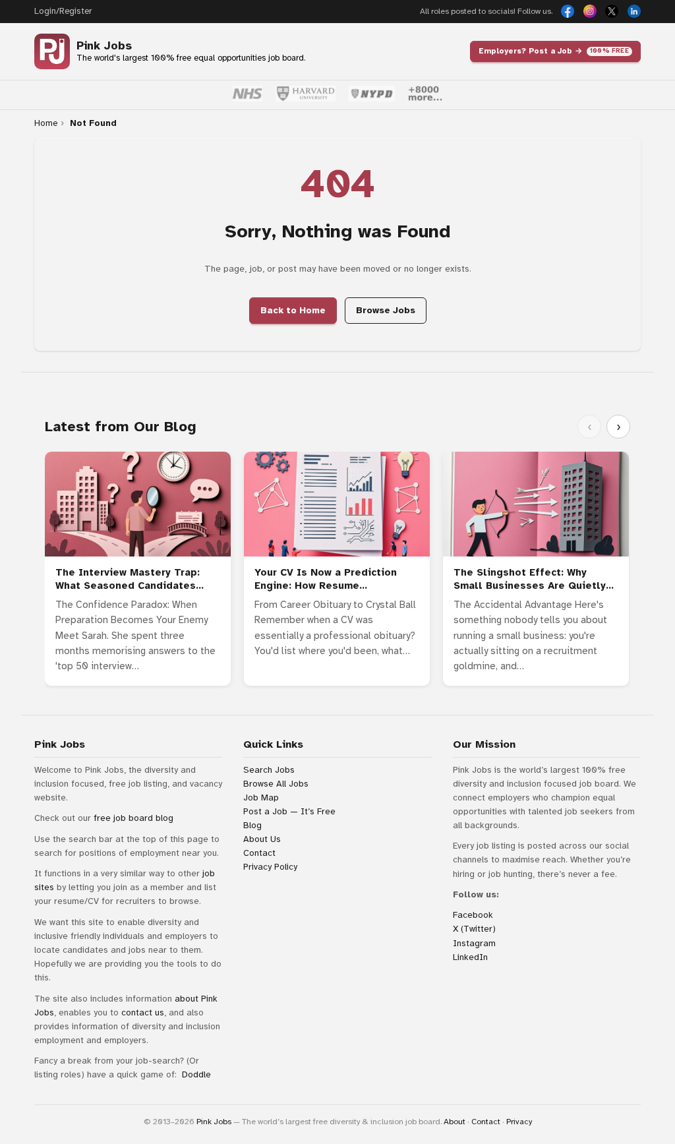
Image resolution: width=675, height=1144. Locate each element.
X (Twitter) (474, 928)
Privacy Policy (270, 866)
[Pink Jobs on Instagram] (590, 11)
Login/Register (63, 11)
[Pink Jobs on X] (611, 11)
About (454, 1121)
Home (45, 123)
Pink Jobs (104, 46)
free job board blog (133, 818)
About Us (262, 839)
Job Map (261, 797)
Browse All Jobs (275, 783)
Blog (252, 825)
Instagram (474, 943)
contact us (142, 1012)
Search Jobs (269, 769)
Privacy (519, 1121)
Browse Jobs (385, 310)
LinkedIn (470, 957)
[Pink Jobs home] (52, 51)
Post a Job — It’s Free (289, 811)
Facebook (473, 914)
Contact (259, 852)
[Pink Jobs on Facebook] (567, 11)
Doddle (196, 1074)
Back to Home (293, 310)
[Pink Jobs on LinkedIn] (634, 11)
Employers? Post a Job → (554, 50)
